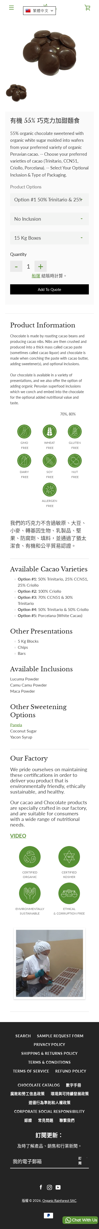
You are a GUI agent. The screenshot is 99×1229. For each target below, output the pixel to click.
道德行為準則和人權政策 (50, 1102)
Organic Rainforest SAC (59, 1201)
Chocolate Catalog (39, 1085)
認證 (28, 1120)
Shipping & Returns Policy (49, 1053)
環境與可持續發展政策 (70, 1094)
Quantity (18, 254)
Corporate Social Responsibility (49, 1111)
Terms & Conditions (49, 1062)
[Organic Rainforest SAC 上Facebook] (40, 1187)
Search (23, 1036)
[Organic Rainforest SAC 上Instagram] (49, 1187)
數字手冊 (73, 1085)
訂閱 (80, 1160)
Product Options (25, 186)
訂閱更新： (49, 1135)
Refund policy (70, 1071)
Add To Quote (49, 289)
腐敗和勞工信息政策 (27, 1094)
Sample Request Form (60, 1036)
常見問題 (45, 1120)
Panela (16, 724)
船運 (36, 275)
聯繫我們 (67, 1120)
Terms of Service (31, 1071)
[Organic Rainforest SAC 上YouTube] (58, 1187)
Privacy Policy (49, 1044)
